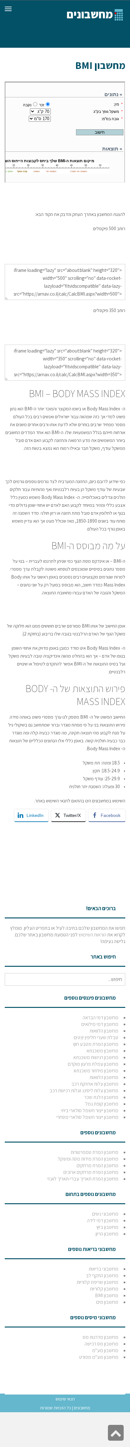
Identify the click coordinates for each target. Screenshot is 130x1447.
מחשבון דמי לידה (102, 1220)
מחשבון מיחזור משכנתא (96, 1070)
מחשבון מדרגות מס (100, 1337)
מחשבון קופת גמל (101, 1104)
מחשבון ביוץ (107, 1227)
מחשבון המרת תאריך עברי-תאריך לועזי (82, 1178)
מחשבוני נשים (105, 1214)
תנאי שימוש (65, 1399)
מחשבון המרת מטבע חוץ (95, 1044)
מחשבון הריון (107, 1233)
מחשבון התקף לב (102, 1275)
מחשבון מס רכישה (101, 1343)
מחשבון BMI (106, 1295)
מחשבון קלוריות (104, 1288)
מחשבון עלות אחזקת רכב (94, 1084)
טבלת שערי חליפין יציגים (96, 1037)
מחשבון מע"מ (105, 1350)
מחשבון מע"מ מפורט (98, 1357)
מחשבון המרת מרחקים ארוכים (90, 1172)
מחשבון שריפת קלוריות (97, 1282)
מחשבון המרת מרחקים (97, 1165)
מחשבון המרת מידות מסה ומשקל (88, 1159)
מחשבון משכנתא (102, 1050)
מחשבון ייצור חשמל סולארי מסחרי (87, 1117)
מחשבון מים (107, 1302)
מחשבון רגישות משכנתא (95, 1057)
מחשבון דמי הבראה (100, 1017)
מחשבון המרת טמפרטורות (94, 1152)
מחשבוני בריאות (103, 1269)
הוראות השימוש (92, 934)
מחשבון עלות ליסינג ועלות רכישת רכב (84, 1090)
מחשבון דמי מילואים (99, 1024)
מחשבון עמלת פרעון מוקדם (93, 1064)
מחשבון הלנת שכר (101, 1097)
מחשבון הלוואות (104, 1030)
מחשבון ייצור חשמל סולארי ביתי (89, 1110)
